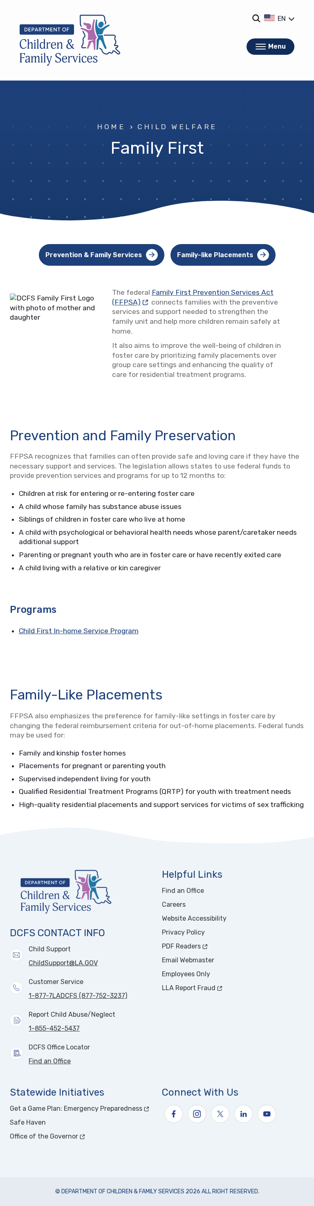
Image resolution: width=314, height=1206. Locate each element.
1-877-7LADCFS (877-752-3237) (78, 996)
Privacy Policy (183, 932)
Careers (174, 904)
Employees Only (186, 974)
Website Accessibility (194, 918)
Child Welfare (177, 127)
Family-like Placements (215, 255)
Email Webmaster (188, 960)
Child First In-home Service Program (79, 631)
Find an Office (50, 1061)
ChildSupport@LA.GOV (63, 963)
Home (111, 127)
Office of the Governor (74, 1136)
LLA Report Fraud (219, 988)
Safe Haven (28, 1122)
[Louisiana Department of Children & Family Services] (70, 40)
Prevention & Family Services (93, 255)
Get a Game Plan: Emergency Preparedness (81, 1108)
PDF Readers (212, 946)
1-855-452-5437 (54, 1028)
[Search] (256, 18)
